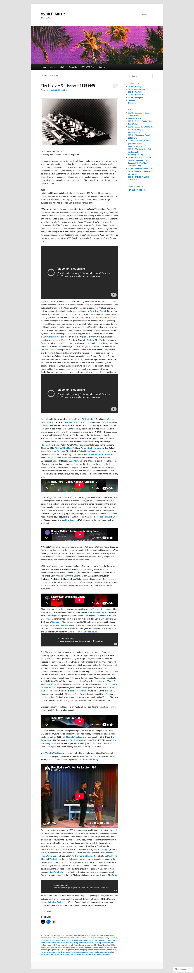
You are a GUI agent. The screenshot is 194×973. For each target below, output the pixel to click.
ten (52, 954)
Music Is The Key (74, 736)
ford (47, 942)
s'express (69, 952)
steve (43, 954)
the (55, 954)
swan (48, 954)
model (101, 947)
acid (88, 935)
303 (79, 935)
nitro (111, 947)
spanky (96, 952)
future (57, 942)
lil (112, 945)
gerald (63, 942)
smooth (90, 952)
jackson (44, 945)
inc (108, 942)
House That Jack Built (107, 516)
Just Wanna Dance (50, 855)
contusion (113, 938)
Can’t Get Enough (89, 631)
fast (109, 940)
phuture (71, 949)
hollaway (98, 942)
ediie (95, 940)
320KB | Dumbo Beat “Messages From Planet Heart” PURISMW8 (140, 143)
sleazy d (83, 952)
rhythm (110, 949)
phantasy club (57, 949)
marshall (79, 947)
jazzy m (50, 945)
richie (43, 952)
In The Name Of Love (82, 855)
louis (48, 947)
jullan (81, 945)
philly (66, 949)
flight (43, 942)
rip (50, 952)
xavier (99, 954)
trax (71, 954)
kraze (100, 945)
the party (60, 954)
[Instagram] (137, 190)
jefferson (57, 945)
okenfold (44, 949)
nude (115, 947)
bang (57, 938)
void (83, 954)
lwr (56, 947)
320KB (64, 90)
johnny (67, 945)
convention (45, 940)
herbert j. (90, 942)
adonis (93, 935)
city (107, 938)
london (43, 947)
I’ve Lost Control (102, 317)
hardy (76, 942)
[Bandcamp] (129, 190)
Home (44, 67)
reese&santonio (100, 949)
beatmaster (64, 938)
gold (67, 942)
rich (114, 949)
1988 (75, 935)
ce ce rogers (91, 938)
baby (112, 935)
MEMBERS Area (87, 67)
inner (112, 942)
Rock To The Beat (78, 690)
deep (69, 940)
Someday (56, 621)
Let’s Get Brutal (55, 902)
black (72, 938)
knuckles (94, 945)
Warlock (53, 859)
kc (85, 945)
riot (47, 952)
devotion (87, 940)
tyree (79, 954)
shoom (76, 952)
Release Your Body (50, 444)
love (52, 947)
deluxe (81, 940)
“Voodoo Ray (54, 451)
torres (67, 954)
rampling (83, 949)
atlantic (107, 935)
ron (64, 952)
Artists (52, 67)
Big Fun (108, 690)
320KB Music (53, 14)
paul (49, 949)
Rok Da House (76, 740)
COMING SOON (134, 118)
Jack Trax (49, 349)
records (91, 949)
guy (71, 942)
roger (54, 952)
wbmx (94, 954)
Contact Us (73, 67)
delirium (75, 940)
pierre (77, 949)
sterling (111, 952)
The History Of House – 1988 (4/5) (68, 85)
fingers (114, 940)
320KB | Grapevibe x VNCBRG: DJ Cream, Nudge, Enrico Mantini (140, 130)
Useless (64, 625)
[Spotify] (133, 190)
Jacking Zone (68, 519)
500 (82, 935)
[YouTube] (140, 190)
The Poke (67, 422)
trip (75, 954)
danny (64, 940)
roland (59, 952)
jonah (76, 945)
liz (114, 945)
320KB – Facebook (135, 94)
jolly (72, 945)
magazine (61, 947)
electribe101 (102, 940)
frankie (52, 942)
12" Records (55, 935)
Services (102, 67)
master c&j (88, 947)
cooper (52, 940)
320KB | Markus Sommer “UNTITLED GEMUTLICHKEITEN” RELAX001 (140, 171)
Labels (62, 67)
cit (104, 938)
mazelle (95, 947)
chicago (100, 938)
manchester (70, 947)
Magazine (132, 103)
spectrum (103, 952)
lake (109, 945)
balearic (44, 938)
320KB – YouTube (135, 92)
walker (88, 954)
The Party (112, 875)
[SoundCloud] (144, 190)
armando (99, 935)
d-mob (58, 940)
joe (63, 945)
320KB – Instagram (135, 97)
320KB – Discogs (135, 86)
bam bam (51, 938)
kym (105, 945)
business (78, 938)
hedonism (82, 942)
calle (84, 938)
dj (92, 940)
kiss (88, 945)
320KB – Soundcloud (136, 89)
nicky (107, 947)
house (104, 942)
